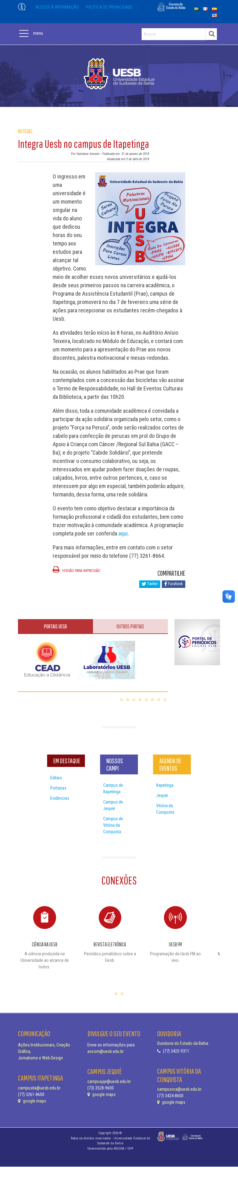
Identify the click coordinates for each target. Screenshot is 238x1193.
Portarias (58, 788)
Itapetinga (165, 785)
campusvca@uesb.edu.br (179, 1089)
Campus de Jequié (113, 805)
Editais (56, 777)
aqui (123, 533)
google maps (34, 1100)
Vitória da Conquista (165, 809)
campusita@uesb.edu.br (39, 1087)
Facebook (175, 584)
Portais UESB (55, 626)
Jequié (162, 795)
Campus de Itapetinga (113, 788)
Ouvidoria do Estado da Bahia (182, 1043)
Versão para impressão (80, 571)
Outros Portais (130, 626)
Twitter (152, 584)
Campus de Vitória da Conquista (113, 825)
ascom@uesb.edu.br (105, 1051)
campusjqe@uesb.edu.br (109, 1081)
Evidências (59, 798)
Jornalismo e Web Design (40, 1057)
